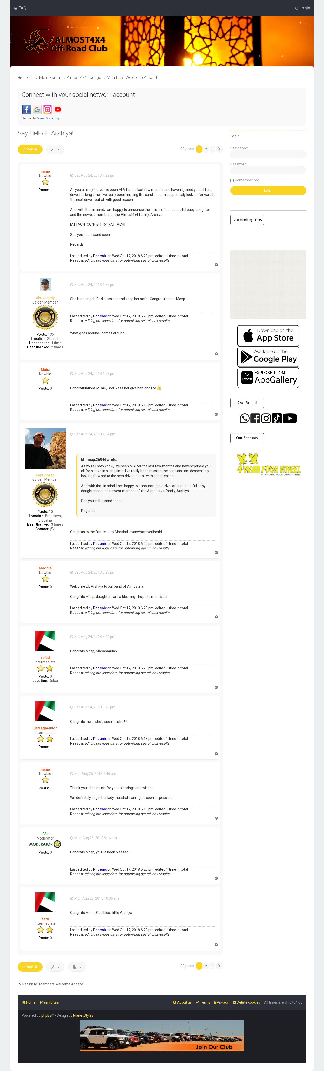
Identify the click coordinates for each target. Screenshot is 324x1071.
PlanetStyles (83, 1015)
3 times (57, 524)
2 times (57, 347)
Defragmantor (45, 728)
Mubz (45, 370)
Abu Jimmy (45, 298)
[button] (219, 149)
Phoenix (100, 256)
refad (45, 658)
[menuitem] (20, 7)
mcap (45, 171)
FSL (45, 834)
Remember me (247, 180)
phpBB (46, 1015)
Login (235, 136)
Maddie (45, 568)
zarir (45, 919)
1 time (56, 343)
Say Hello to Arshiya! (45, 133)
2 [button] (206, 149)
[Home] (66, 41)
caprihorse (45, 475)
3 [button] (212, 149)
